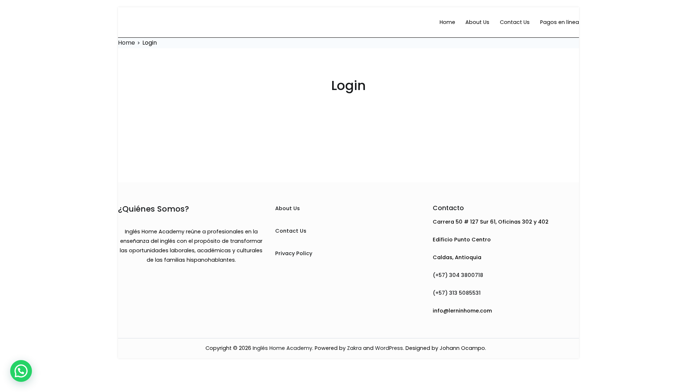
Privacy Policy (293, 253)
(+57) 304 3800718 (458, 275)
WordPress (389, 348)
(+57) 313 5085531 (457, 293)
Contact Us (515, 22)
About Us (477, 22)
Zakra (354, 348)
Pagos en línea (559, 22)
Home (447, 22)
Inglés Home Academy (282, 348)
